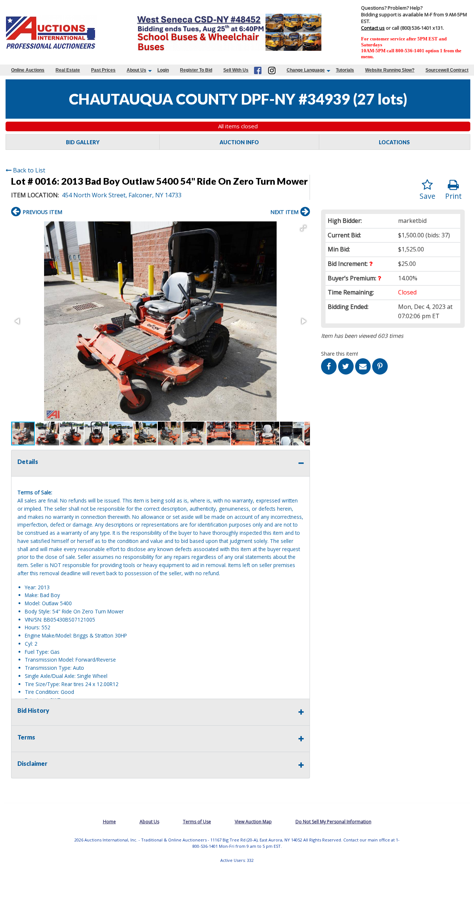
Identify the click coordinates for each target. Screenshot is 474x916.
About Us (136, 70)
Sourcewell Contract (446, 70)
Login (163, 70)
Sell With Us (235, 70)
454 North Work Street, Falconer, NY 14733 (121, 195)
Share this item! (339, 353)
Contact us (373, 27)
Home (109, 821)
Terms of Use (197, 821)
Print (453, 196)
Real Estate (68, 70)
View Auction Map (253, 821)
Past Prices (103, 70)
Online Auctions (27, 70)
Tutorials (345, 70)
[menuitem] (28, 70)
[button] (303, 228)
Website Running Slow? (389, 70)
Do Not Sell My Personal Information (333, 821)
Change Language (306, 70)
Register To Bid (196, 70)
